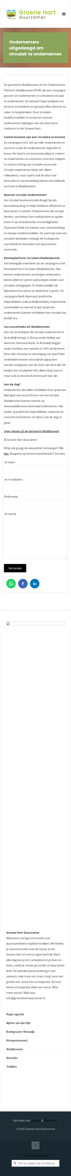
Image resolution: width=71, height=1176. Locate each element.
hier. (6, 454)
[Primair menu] (64, 14)
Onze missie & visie (35, 1156)
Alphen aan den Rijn (18, 1023)
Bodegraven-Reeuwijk (20, 1032)
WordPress (51, 1120)
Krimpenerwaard (16, 1040)
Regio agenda (15, 1014)
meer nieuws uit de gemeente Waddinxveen (31, 431)
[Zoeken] (15, 1163)
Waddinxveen (14, 1049)
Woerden (12, 1058)
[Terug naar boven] (35, 1145)
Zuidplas (11, 1066)
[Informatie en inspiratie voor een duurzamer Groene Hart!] (31, 14)
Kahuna (36, 1120)
